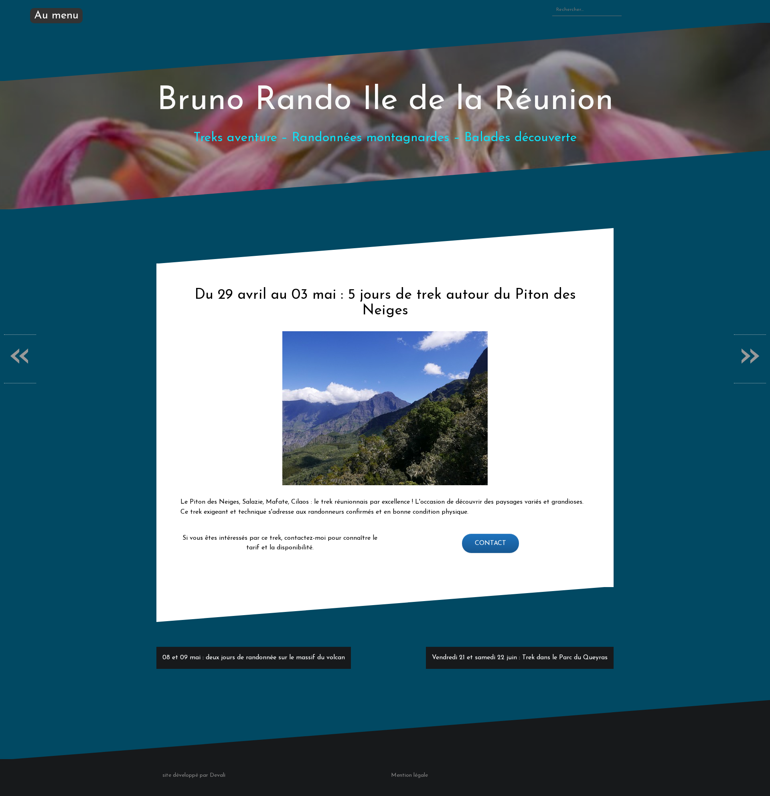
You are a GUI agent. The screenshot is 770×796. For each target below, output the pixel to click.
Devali (217, 775)
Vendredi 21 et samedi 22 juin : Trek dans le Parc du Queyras (520, 657)
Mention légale (409, 775)
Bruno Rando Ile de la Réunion (385, 100)
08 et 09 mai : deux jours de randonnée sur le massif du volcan (253, 657)
